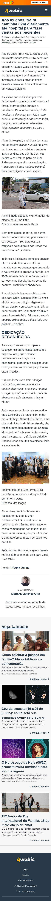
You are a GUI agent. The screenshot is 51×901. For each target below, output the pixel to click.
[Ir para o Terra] (8, 2)
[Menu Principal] (46, 11)
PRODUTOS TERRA (39, 2)
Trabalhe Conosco (25, 891)
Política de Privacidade (25, 886)
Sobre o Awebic (25, 880)
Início (25, 869)
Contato (25, 875)
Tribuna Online (19, 567)
